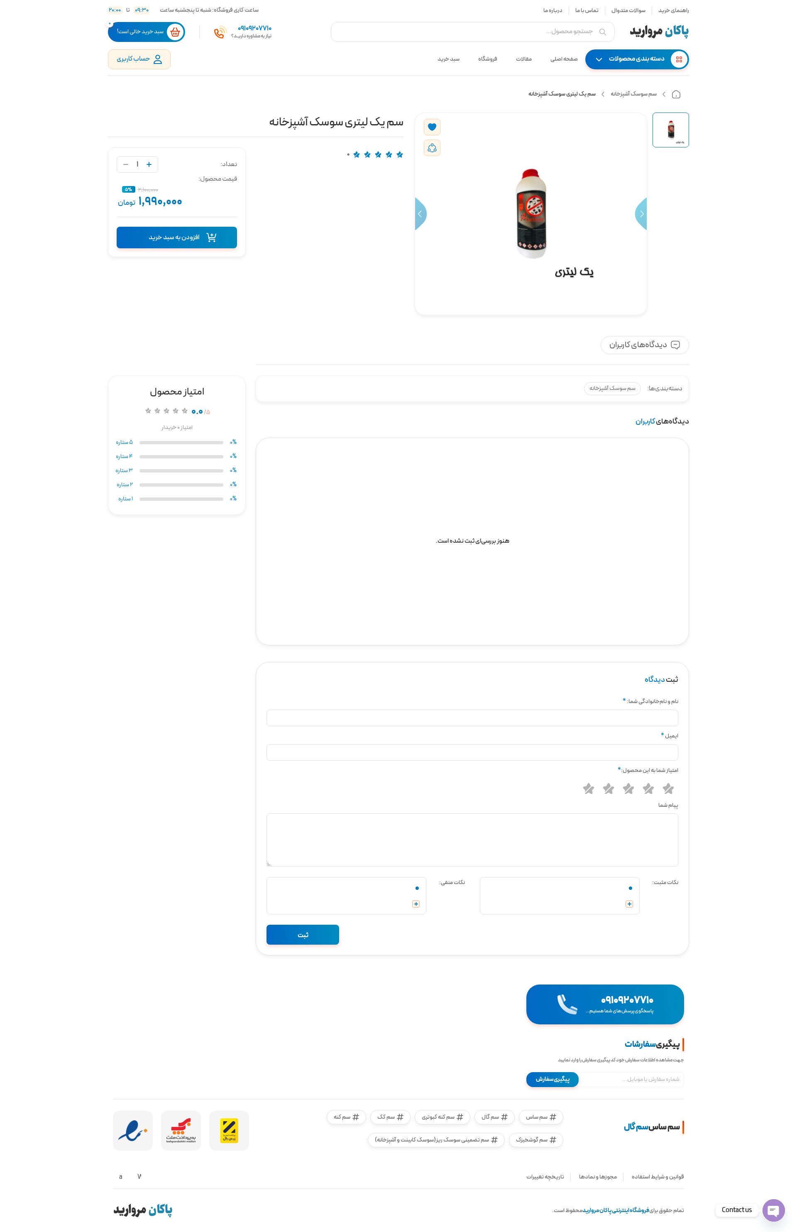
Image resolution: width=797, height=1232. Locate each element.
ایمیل (669, 736)
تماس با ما (587, 10)
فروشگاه (487, 59)
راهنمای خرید (673, 10)
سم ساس (537, 1117)
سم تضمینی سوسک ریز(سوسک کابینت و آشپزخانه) (432, 1140)
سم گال (490, 1117)
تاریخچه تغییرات (545, 1177)
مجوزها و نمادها (598, 1177)
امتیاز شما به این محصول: (648, 770)
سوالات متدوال (628, 10)
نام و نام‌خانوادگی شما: (650, 701)
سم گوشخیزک (532, 1140)
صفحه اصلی (564, 59)
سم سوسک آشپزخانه (634, 94)
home (676, 94)
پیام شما (668, 805)
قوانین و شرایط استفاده (658, 1177)
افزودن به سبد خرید (174, 237)
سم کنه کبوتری (438, 1117)
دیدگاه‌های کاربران (638, 345)
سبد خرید (449, 59)
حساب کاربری (133, 59)
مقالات (524, 59)
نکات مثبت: (665, 882)
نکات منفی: (452, 882)
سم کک (386, 1117)
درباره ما (552, 10)
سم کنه (342, 1117)
